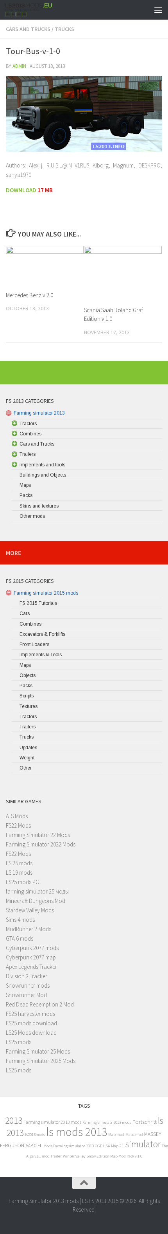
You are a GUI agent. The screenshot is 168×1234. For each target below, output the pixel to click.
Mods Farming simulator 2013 (68, 1145)
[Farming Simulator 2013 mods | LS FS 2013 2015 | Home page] (37, 9)
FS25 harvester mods (30, 1013)
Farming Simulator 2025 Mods (40, 1061)
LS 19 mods (19, 872)
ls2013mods (35, 1134)
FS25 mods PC (22, 882)
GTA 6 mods (19, 938)
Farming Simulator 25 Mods (38, 1051)
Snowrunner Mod (26, 995)
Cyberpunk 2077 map (31, 957)
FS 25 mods (19, 863)
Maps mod (134, 1134)
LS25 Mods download (31, 1032)
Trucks (64, 29)
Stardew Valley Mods (30, 910)
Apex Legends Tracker (31, 966)
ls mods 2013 (76, 1132)
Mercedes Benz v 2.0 (29, 295)
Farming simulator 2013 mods (52, 1122)
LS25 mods (18, 1070)
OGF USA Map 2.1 (109, 1145)
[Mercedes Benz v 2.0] (45, 265)
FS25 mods (18, 1042)
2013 (13, 1120)
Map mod (116, 1134)
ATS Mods (17, 816)
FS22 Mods (18, 825)
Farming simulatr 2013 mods (106, 1122)
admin (19, 66)
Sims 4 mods (20, 919)
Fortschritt (144, 1121)
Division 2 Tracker (26, 976)
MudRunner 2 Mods (28, 929)
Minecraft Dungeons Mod (35, 901)
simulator (143, 1144)
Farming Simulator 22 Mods (38, 835)
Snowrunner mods (28, 985)
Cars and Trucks (28, 29)
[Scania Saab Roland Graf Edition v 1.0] (123, 273)
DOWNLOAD (22, 190)
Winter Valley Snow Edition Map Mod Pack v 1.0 (102, 1156)
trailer (56, 1156)
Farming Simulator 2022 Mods (40, 844)
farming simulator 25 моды (37, 891)
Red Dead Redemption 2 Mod (40, 1004)
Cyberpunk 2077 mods (32, 948)
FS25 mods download (31, 1023)
